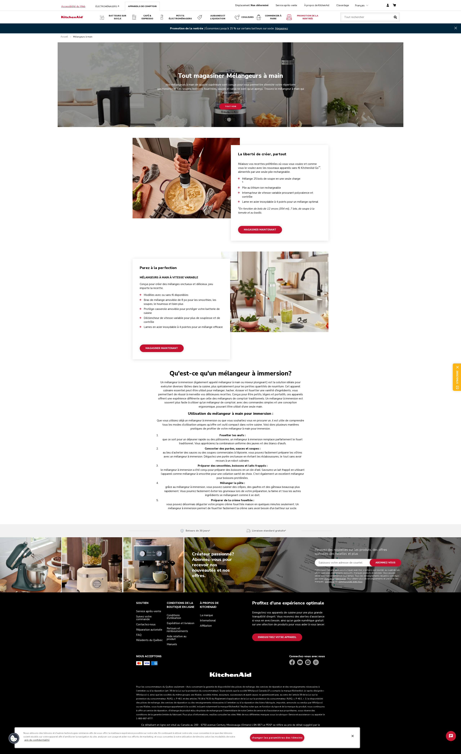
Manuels (172, 644)
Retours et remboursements (177, 630)
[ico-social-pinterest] (315, 662)
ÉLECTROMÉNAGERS (107, 6)
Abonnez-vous (385, 562)
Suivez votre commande (144, 618)
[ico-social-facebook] (292, 662)
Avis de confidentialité (335, 578)
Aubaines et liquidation (217, 17)
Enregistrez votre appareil (277, 637)
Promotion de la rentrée (307, 17)
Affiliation (206, 626)
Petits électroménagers (180, 17)
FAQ (139, 635)
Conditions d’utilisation (174, 616)
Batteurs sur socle (117, 17)
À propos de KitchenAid (316, 5)
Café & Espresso (147, 17)
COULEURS (247, 17)
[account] (388, 5)
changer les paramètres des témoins (277, 737)
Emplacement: (251, 5)
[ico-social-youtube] (300, 662)
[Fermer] (353, 736)
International (208, 620)
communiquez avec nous (350, 581)
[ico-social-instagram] (308, 662)
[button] (14, 738)
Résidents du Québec (149, 640)
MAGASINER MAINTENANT (260, 229)
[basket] (394, 5)
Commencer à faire (273, 17)
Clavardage (342, 5)
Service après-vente (286, 5)
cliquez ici (329, 581)
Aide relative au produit (176, 638)
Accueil (64, 37)
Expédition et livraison (180, 623)
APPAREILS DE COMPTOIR (142, 6)
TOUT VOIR (230, 106)
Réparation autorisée (149, 629)
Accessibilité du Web (73, 6)
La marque (206, 615)
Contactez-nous (146, 624)
